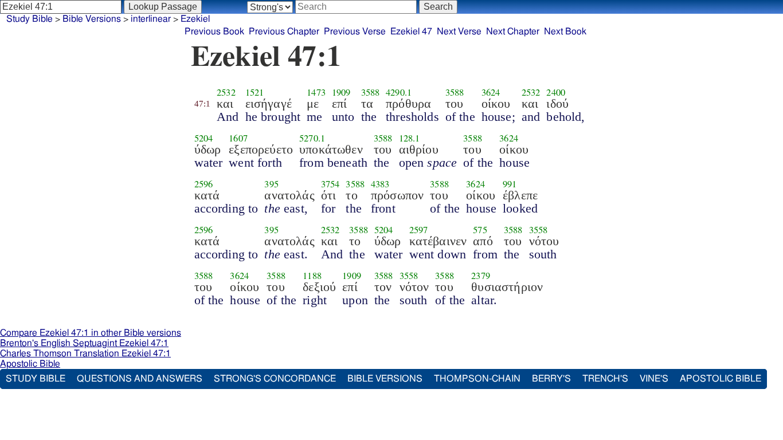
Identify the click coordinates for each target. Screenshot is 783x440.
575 (480, 229)
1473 (316, 92)
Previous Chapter (284, 31)
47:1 (202, 103)
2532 (226, 92)
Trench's (605, 378)
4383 (380, 184)
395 (271, 184)
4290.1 (399, 92)
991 (509, 184)
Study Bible (29, 18)
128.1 (409, 138)
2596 (203, 184)
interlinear (151, 18)
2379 (480, 275)
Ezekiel (195, 18)
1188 (312, 275)
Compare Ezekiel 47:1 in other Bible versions (90, 332)
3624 (490, 92)
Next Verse (459, 31)
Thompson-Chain (477, 378)
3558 (538, 229)
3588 (370, 92)
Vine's (654, 378)
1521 (254, 92)
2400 (555, 92)
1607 (238, 138)
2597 (418, 229)
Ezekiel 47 (411, 31)
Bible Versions (91, 18)
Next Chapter (512, 31)
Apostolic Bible (30, 363)
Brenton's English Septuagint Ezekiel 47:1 (84, 343)
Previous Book (214, 31)
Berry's (551, 378)
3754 (330, 184)
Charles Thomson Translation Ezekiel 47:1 (85, 353)
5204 (203, 138)
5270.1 (312, 138)
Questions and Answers (139, 378)
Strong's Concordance (275, 378)
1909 (341, 92)
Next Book (565, 31)
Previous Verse (355, 31)
